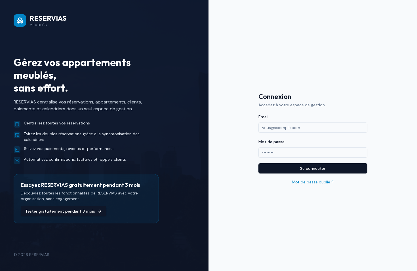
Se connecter (312, 168)
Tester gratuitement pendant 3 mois (60, 211)
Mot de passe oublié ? (313, 182)
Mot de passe (271, 141)
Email (263, 116)
